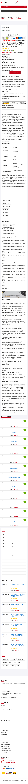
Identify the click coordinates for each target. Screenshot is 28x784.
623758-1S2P (21, 659)
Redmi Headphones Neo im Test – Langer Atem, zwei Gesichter (12, 687)
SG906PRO (5, 659)
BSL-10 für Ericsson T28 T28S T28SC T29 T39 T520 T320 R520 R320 (17, 646)
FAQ (2, 713)
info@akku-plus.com (10, 762)
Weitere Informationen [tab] (8, 107)
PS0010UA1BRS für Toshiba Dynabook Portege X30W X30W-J (14, 503)
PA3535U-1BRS (6, 200)
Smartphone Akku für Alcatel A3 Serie (10, 570)
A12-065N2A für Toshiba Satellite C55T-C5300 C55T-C (14, 512)
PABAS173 (5, 212)
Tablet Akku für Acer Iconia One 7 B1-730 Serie (11, 552)
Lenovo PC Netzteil (4, 752)
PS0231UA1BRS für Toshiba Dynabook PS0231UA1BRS (14, 449)
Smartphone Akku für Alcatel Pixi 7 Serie (10, 564)
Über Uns (3, 705)
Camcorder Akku (4, 730)
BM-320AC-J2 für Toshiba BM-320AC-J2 (14, 422)
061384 (5, 662)
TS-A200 (5, 219)
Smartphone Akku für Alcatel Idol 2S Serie (11, 576)
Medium (6, 697)
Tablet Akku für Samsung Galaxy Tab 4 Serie (11, 555)
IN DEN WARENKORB (15, 72)
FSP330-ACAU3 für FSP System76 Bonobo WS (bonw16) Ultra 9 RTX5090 (18, 595)
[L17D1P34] (6, 585)
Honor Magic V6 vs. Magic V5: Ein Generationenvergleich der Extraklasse (13, 684)
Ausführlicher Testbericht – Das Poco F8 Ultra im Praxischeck (11, 694)
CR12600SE (13, 659)
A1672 (10, 662)
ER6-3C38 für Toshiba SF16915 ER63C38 (14, 458)
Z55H (17, 665)
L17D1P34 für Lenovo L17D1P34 (17, 584)
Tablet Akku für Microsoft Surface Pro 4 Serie (11, 561)
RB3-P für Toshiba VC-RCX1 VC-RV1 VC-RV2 (14, 494)
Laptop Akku (10, 17)
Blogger (2, 697)
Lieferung (3, 711)
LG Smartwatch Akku (5, 746)
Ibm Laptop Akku (4, 742)
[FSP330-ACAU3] (6, 595)
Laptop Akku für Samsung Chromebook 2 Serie (12, 546)
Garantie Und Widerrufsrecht (6, 709)
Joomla (10, 697)
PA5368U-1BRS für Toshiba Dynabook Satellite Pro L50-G (14, 521)
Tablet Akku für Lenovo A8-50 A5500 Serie (11, 558)
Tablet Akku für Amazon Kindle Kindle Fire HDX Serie (13, 549)
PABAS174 (5, 215)
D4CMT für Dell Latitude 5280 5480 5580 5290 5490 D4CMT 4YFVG (17, 615)
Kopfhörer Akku (4, 726)
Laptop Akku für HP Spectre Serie (9, 540)
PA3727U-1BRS (6, 206)
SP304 (12, 665)
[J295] (6, 604)
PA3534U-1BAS (6, 194)
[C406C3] (6, 625)
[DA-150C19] (6, 635)
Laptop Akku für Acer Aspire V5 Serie (9, 537)
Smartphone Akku (4, 734)
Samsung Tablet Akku (5, 748)
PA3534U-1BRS (6, 197)
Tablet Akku (3, 728)
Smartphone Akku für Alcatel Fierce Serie (10, 573)
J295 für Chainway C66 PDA (17, 604)
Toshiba (17, 17)
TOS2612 (8, 57)
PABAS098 (5, 209)
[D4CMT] (5, 614)
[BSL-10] (6, 645)
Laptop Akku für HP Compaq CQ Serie (10, 543)
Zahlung (2, 707)
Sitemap (2, 716)
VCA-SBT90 (5, 665)
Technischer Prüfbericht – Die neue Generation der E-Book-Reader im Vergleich (13, 691)
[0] (16, 2)
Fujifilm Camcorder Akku (6, 750)
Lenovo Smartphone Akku (6, 744)
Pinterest (14, 697)
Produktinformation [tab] (7, 105)
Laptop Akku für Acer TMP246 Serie (9, 534)
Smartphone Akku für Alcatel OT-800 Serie (11, 567)
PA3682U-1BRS (6, 203)
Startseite (3, 17)
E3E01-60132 (17, 662)
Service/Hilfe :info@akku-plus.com (14, 11)
